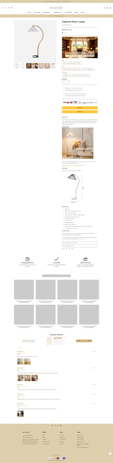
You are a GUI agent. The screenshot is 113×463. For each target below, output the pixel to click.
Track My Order (46, 441)
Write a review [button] (84, 341)
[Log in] (107, 8)
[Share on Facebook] (66, 248)
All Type (61, 435)
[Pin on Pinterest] (72, 248)
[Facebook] (5, 7)
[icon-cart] (110, 8)
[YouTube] (11, 7)
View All (61, 443)
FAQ (44, 435)
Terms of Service (81, 441)
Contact (44, 439)
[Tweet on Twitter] (69, 248)
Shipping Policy (80, 437)
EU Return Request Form (83, 447)
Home (51, 16)
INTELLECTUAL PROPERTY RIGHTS (83, 444)
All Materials (62, 439)
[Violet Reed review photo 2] (27, 378)
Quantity (64, 79)
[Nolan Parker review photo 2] (27, 361)
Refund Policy (80, 439)
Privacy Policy (80, 435)
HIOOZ (53, 460)
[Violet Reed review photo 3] (34, 378)
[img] (20, 351)
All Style (62, 441)
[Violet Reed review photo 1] (20, 378)
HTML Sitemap (46, 443)
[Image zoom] (35, 41)
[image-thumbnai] (17, 66)
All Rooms (62, 437)
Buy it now (79, 111)
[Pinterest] (8, 7)
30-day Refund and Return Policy (72, 92)
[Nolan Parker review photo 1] (20, 361)
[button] (80, 107)
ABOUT (44, 437)
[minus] (63, 82)
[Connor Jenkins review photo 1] (20, 413)
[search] (104, 8)
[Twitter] (2, 7)
